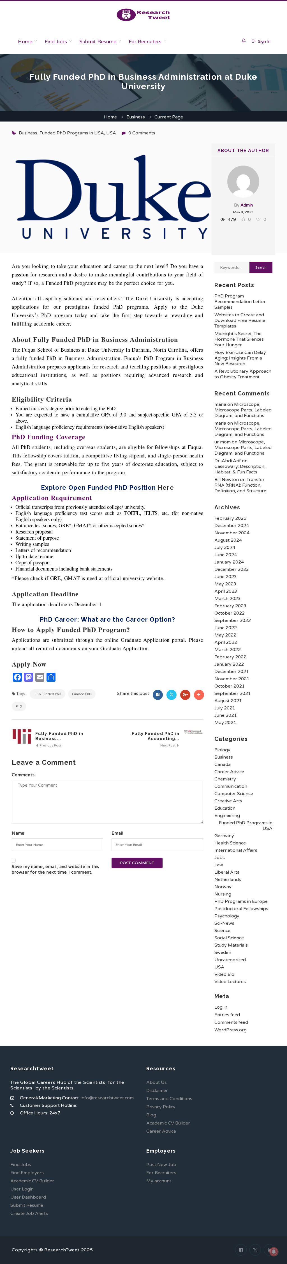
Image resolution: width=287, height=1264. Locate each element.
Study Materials (231, 945)
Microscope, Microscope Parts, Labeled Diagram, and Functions (243, 410)
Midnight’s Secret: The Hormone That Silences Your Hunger (239, 339)
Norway (223, 887)
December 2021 (231, 671)
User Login (22, 1189)
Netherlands (227, 879)
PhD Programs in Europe (241, 901)
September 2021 (232, 693)
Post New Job (161, 1164)
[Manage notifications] (273, 1251)
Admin (246, 205)
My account (158, 1181)
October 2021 (229, 686)
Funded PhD (82, 694)
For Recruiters (145, 41)
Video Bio (224, 974)
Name (18, 833)
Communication (230, 786)
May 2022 (225, 635)
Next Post (168, 745)
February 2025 (230, 518)
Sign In (263, 41)
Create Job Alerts (29, 1213)
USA (111, 133)
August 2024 (228, 540)
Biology (222, 750)
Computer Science (233, 793)
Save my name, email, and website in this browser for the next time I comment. (55, 869)
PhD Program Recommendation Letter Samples (240, 301)
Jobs (219, 857)
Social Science (229, 938)
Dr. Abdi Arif (227, 461)
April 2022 (225, 642)
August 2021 (228, 701)
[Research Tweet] (143, 15)
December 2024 (231, 525)
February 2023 (230, 606)
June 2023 (225, 577)
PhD (19, 706)
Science (222, 930)
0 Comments (141, 133)
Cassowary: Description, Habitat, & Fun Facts (239, 469)
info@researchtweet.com (107, 1098)
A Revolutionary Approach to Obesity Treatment (242, 374)
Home (25, 41)
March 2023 (227, 598)
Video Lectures (230, 981)
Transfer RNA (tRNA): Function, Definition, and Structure (240, 485)
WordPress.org (230, 1030)
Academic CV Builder (168, 1123)
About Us (156, 1082)
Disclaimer (157, 1090)
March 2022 (227, 649)
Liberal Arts (226, 872)
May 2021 (225, 722)
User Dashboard (28, 1197)
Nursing (222, 894)
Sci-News (224, 923)
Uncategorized (230, 960)
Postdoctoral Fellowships (241, 909)
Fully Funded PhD (47, 694)
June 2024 (225, 555)
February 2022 (230, 657)
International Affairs (235, 850)
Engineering (227, 815)
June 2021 (225, 715)
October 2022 (229, 613)
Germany (224, 836)
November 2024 (231, 533)
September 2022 (232, 620)
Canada (222, 764)
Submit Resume (97, 41)
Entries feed (227, 1015)
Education (224, 808)
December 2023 (231, 569)
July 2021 (224, 708)
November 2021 (231, 679)
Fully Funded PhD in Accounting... (156, 736)
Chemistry (225, 779)
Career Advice (229, 772)
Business (135, 117)
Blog (151, 1115)
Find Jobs (56, 41)
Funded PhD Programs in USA (72, 133)
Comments (23, 774)
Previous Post (50, 745)
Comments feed (231, 1022)
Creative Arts (228, 801)
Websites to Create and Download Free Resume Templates (239, 320)
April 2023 (225, 591)
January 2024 (229, 562)
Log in (220, 1007)
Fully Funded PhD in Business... (59, 736)
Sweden (222, 952)
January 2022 (229, 664)
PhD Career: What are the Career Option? (107, 619)
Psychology (226, 916)
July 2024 (224, 547)
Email (117, 833)
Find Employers (27, 1173)
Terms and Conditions (169, 1099)
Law (218, 865)
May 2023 (225, 584)
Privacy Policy (160, 1107)
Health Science (230, 843)
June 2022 (225, 628)
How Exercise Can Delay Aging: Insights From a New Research (240, 358)
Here (166, 487)
